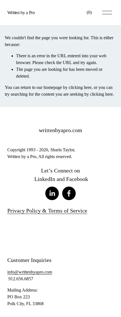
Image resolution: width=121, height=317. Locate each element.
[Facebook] (69, 193)
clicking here (80, 87)
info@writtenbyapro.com (29, 272)
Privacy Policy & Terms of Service (47, 210)
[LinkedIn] (52, 193)
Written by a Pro (21, 12)
